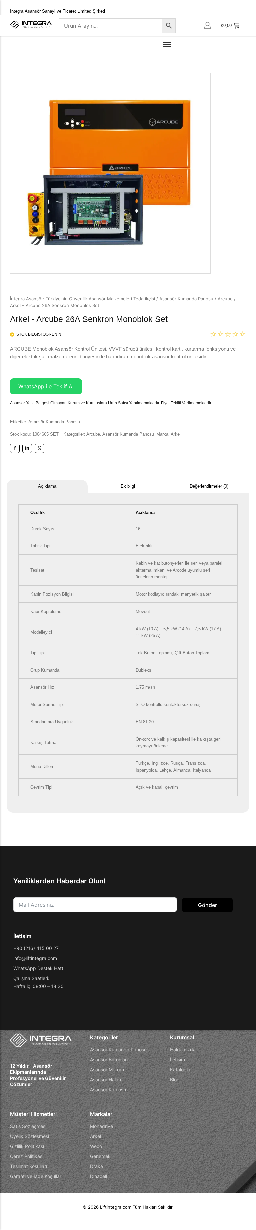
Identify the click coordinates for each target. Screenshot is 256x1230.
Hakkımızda (183, 1049)
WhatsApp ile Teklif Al (46, 386)
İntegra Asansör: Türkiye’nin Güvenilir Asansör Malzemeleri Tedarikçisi (82, 298)
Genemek (100, 1156)
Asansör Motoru (107, 1069)
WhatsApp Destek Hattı (38, 968)
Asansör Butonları (109, 1059)
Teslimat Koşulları (28, 1166)
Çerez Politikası (26, 1156)
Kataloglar (181, 1069)
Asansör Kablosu (108, 1089)
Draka (96, 1166)
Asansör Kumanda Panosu (186, 298)
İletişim (177, 1059)
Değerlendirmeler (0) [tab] (209, 486)
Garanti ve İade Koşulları (36, 1176)
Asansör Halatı (105, 1079)
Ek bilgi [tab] (128, 486)
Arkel (176, 434)
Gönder (207, 905)
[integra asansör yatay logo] (31, 24)
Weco (96, 1146)
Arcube (225, 298)
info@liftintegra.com (35, 958)
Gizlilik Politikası (27, 1146)
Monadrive (101, 1126)
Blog (175, 1079)
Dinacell (98, 1176)
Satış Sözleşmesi (28, 1126)
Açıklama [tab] (47, 486)
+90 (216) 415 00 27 (36, 948)
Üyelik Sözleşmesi (29, 1136)
